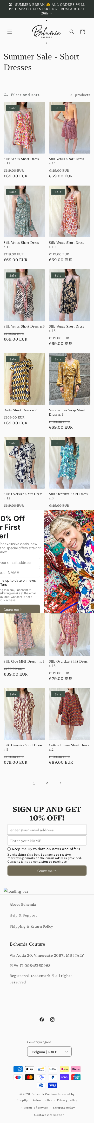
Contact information (49, 1115)
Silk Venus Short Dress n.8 (24, 326)
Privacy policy (67, 1100)
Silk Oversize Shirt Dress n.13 (68, 663)
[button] (9, 31)
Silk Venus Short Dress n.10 (66, 245)
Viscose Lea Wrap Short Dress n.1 (67, 412)
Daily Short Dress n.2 (20, 410)
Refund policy (42, 1100)
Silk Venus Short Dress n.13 (66, 328)
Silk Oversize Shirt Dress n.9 (23, 747)
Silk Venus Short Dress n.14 (66, 161)
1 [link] (34, 783)
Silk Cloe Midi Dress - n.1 (24, 661)
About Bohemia (23, 904)
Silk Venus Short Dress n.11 (21, 245)
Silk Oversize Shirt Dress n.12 (23, 496)
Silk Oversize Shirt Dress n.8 (68, 496)
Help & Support (23, 915)
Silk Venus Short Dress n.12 (21, 161)
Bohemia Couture (44, 1094)
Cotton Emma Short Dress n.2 (69, 747)
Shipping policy (64, 1107)
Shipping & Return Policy (31, 926)
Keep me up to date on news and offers (46, 849)
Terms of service (36, 1107)
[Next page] (60, 783)
